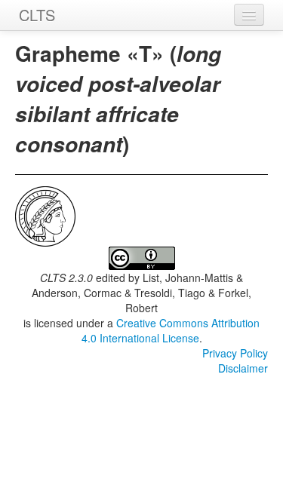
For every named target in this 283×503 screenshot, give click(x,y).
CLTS (37, 15)
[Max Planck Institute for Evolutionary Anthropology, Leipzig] (45, 214)
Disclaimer (243, 368)
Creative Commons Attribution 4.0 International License (171, 330)
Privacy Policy (235, 352)
